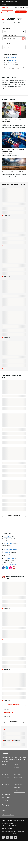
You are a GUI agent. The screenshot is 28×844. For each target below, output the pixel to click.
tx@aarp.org (12, 60)
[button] (26, 7)
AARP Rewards (5, 777)
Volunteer (4, 771)
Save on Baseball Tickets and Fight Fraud (13, 172)
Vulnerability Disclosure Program (9, 831)
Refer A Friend (17, 774)
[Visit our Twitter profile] (7, 567)
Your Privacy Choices (6, 834)
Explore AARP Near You (9, 35)
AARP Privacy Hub (11, 820)
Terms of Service (20, 820)
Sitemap (3, 820)
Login (21, 7)
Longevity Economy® (7, 813)
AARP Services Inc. (18, 790)
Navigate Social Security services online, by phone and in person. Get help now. (10, 3)
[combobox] (14, 38)
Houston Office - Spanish (10, 549)
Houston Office (8, 543)
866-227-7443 (12, 58)
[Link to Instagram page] (10, 567)
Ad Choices (21, 831)
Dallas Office (7, 552)
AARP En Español (18, 767)
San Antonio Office (9, 558)
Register (16, 7)
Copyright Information (7, 828)
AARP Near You (5, 784)
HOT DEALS (8, 713)
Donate (3, 767)
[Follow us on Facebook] (3, 567)
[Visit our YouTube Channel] (14, 567)
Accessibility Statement (7, 823)
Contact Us (16, 764)
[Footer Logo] (14, 753)
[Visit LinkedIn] (15, 837)
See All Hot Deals (14, 721)
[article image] (14, 117)
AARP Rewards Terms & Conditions (10, 825)
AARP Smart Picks (6, 781)
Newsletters (17, 771)
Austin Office (7, 537)
